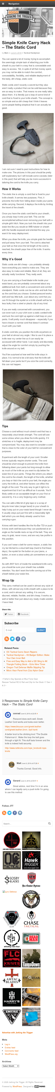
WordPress (17, 1086)
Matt (6, 53)
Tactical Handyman (32, 53)
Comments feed (11, 1050)
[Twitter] (12, 638)
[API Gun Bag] (31, 1024)
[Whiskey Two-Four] (12, 946)
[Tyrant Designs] (31, 1005)
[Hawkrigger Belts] (31, 868)
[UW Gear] (31, 985)
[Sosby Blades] (12, 887)
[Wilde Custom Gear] (31, 907)
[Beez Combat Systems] (31, 887)
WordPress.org (11, 1054)
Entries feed (10, 1047)
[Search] (49, 823)
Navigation (14, 3)
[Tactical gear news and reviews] (19, 33)
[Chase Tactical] (31, 926)
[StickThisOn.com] (31, 946)
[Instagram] (23, 638)
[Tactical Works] (12, 848)
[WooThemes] (39, 1086)
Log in (7, 1044)
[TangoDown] (31, 965)
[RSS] (6, 638)
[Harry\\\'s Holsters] (12, 1005)
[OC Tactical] (12, 868)
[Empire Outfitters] (12, 1024)
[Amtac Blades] (12, 985)
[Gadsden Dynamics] (12, 926)
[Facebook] (18, 638)
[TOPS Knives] (31, 848)
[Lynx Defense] (10, 891)
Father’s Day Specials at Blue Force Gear (20, 679)
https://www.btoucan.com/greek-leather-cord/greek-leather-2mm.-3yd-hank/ (23, 728)
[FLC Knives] (12, 965)
